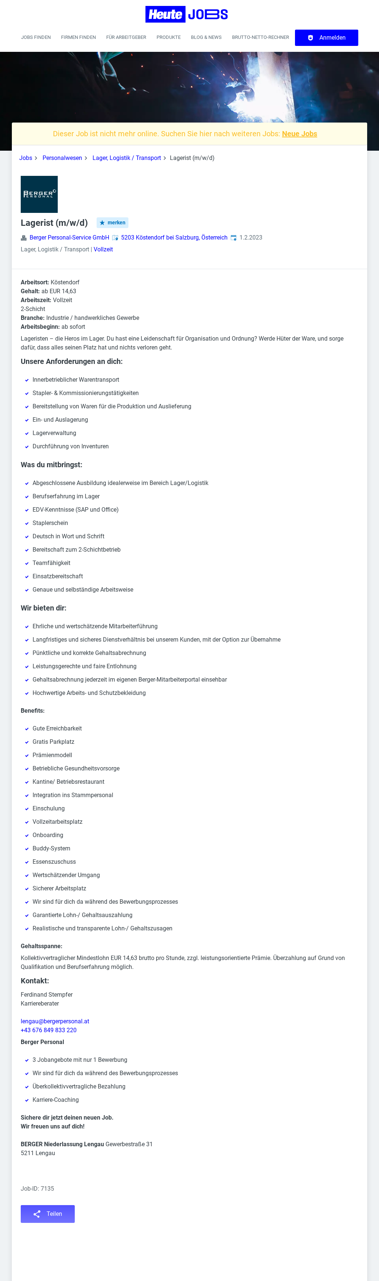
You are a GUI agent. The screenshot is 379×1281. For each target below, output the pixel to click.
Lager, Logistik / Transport (127, 157)
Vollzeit (103, 249)
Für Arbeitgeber (126, 37)
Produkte (169, 37)
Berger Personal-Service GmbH (69, 237)
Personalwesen (62, 157)
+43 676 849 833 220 (49, 1030)
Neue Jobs (299, 133)
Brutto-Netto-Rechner (260, 37)
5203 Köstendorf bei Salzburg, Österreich (174, 237)
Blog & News (206, 37)
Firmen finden (78, 37)
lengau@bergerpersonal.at (55, 1021)
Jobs (25, 157)
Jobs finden (36, 37)
